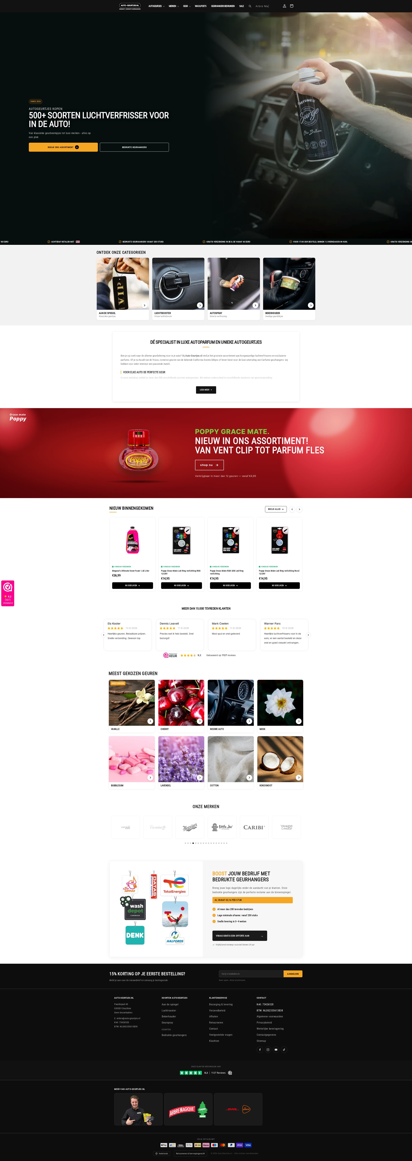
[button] (156, 6)
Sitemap (261, 1040)
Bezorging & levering (221, 1004)
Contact (213, 1028)
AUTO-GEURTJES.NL (124, 998)
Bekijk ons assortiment (60, 147)
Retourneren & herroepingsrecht (190, 1153)
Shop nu (209, 465)
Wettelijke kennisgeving (270, 1028)
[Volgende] (299, 509)
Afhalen (213, 1016)
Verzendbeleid (217, 1010)
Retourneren (216, 1022)
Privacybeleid (264, 1022)
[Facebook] (260, 1049)
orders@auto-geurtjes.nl (128, 1018)
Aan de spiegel (170, 1004)
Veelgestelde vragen (220, 1034)
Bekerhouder (169, 1016)
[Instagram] (268, 1049)
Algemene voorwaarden (270, 1016)
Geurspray (167, 1022)
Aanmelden (293, 974)
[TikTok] (284, 1049)
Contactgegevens (266, 1034)
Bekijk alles (274, 509)
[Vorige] (292, 509)
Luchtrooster (169, 1010)
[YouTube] (276, 1049)
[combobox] (266, 6)
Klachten (214, 1040)
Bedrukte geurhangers (134, 147)
